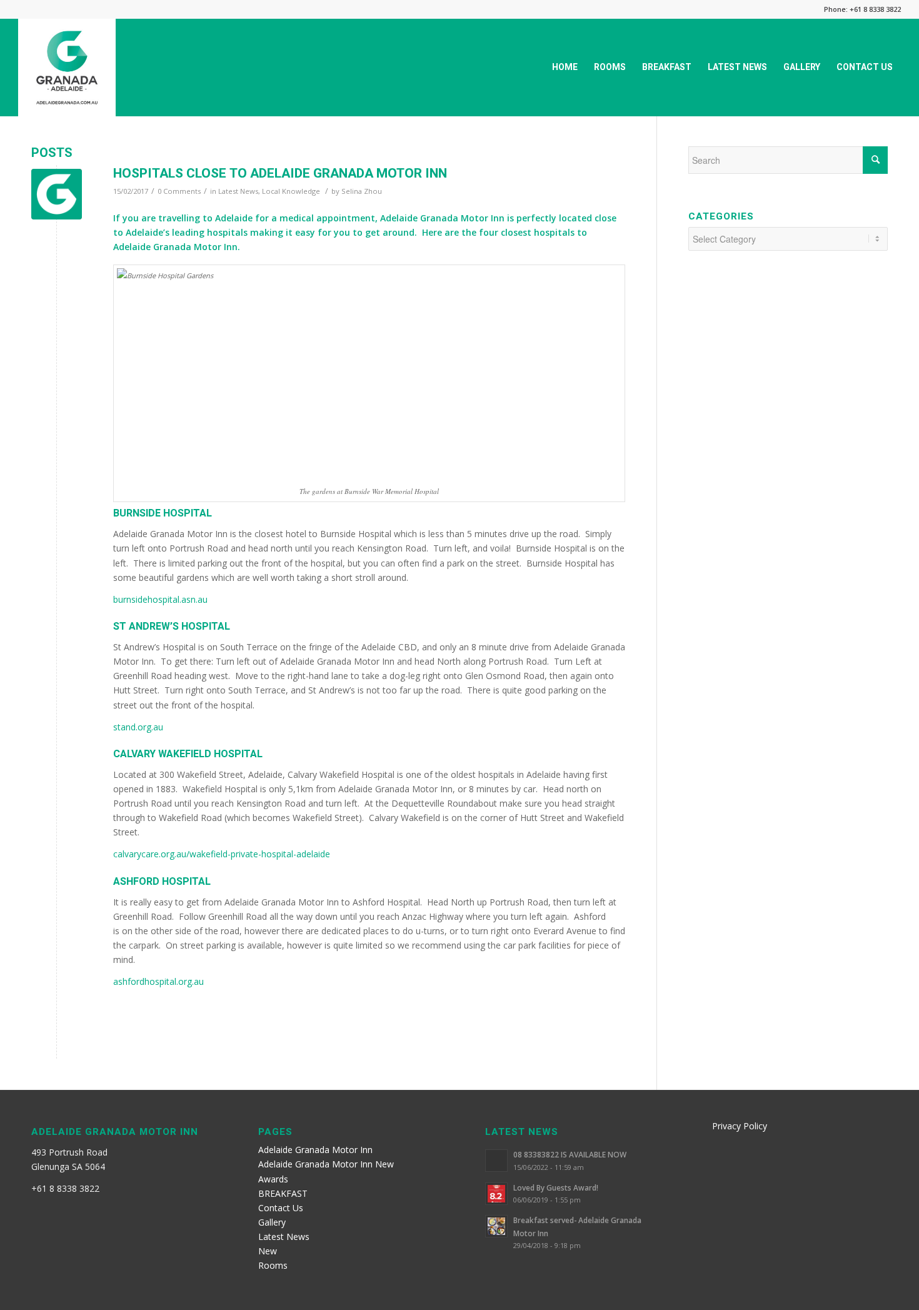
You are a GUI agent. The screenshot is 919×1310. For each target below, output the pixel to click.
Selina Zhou (361, 191)
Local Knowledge (291, 191)
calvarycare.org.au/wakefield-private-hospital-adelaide (221, 854)
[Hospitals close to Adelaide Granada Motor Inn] (56, 194)
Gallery (272, 1222)
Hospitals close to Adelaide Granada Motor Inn (280, 173)
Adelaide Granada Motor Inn (315, 1150)
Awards (273, 1179)
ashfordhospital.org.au (158, 981)
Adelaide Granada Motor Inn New (326, 1164)
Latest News (238, 191)
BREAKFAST (283, 1193)
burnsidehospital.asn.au (160, 599)
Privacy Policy (739, 1126)
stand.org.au (138, 727)
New (267, 1251)
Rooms (273, 1265)
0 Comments (179, 191)
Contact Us (280, 1208)
